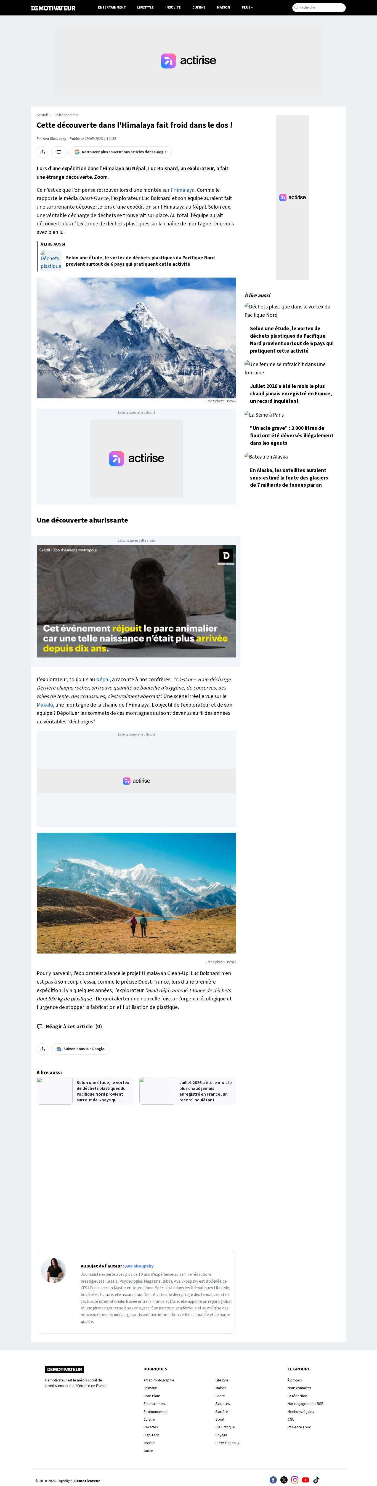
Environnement (66, 115)
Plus (246, 7)
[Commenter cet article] (59, 152)
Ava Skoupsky (54, 139)
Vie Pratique (225, 1427)
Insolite (173, 7)
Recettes (151, 1427)
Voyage (221, 1435)
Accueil (42, 115)
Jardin (148, 1450)
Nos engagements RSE (305, 1403)
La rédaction (297, 1396)
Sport (220, 1419)
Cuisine (199, 7)
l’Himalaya (183, 190)
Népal (103, 679)
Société (222, 1411)
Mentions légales (301, 1411)
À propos (295, 1380)
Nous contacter (299, 1388)
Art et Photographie (159, 1380)
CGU (291, 1419)
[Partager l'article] (42, 152)
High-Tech (151, 1435)
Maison (223, 7)
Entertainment (112, 7)
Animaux (150, 1388)
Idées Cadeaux (227, 1442)
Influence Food (299, 1427)
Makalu (45, 705)
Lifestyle (145, 7)
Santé (220, 1396)
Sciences (223, 1403)
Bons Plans (152, 1396)
